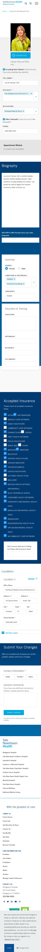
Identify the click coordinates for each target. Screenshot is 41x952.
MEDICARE (24, 450)
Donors (5, 866)
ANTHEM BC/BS (23, 415)
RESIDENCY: (9, 348)
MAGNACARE (13, 519)
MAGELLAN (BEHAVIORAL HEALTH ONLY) (22, 512)
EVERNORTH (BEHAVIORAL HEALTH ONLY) (22, 504)
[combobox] (25, 111)
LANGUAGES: (10, 291)
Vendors (5, 874)
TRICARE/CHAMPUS (16, 467)
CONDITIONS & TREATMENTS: (16, 275)
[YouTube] (16, 902)
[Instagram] (19, 902)
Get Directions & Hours (11, 825)
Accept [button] (9, 948)
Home (4, 11)
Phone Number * (9, 618)
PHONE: (6, 126)
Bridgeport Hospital (9, 752)
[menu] (36, 3)
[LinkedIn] (12, 902)
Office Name (8, 585)
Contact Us (6, 829)
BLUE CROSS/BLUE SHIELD (19, 493)
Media (5, 870)
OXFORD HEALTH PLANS (18, 458)
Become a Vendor (9, 845)
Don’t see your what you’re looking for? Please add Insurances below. (19, 547)
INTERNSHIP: (10, 336)
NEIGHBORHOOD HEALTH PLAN (21, 523)
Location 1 (10, 579)
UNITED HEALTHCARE (17, 471)
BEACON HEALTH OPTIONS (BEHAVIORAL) (19, 486)
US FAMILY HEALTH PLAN (18, 476)
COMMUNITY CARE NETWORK (20, 428)
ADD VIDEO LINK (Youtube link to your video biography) (17, 234)
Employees (6, 862)
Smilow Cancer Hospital (11, 772)
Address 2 (24, 596)
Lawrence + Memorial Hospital (13, 764)
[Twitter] (8, 902)
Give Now (6, 837)
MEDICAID (12, 450)
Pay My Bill (7, 833)
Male (23, 268)
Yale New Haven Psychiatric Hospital (15, 768)
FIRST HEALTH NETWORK (18, 437)
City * (6, 607)
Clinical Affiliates (9, 788)
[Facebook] (4, 902)
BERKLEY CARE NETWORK (18, 419)
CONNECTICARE (14, 432)
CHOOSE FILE (21, 55)
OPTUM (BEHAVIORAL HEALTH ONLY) (20, 529)
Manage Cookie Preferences (12, 878)
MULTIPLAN (12, 454)
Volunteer (6, 841)
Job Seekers (7, 858)
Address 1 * (8, 596)
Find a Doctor (7, 817)
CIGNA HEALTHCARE (16, 424)
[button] (22, 948)
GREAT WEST (13, 445)
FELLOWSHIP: (10, 359)
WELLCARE (12, 480)
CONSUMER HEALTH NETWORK (21, 497)
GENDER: (8, 265)
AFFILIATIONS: (8, 106)
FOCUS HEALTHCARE (16, 441)
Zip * (28, 607)
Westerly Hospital (9, 780)
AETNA (10, 415)
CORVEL (28, 432)
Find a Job (6, 821)
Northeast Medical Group (11, 792)
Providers (6, 854)
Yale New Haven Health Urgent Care (15, 776)
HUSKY (25, 445)
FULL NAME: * (8, 78)
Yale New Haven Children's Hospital (15, 756)
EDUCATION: (9, 315)
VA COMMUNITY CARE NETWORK (21, 536)
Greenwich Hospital (9, 760)
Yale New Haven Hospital (11, 784)
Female (12, 268)
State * (17, 607)
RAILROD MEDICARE (16, 463)
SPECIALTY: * (8, 90)
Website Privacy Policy (12, 939)
